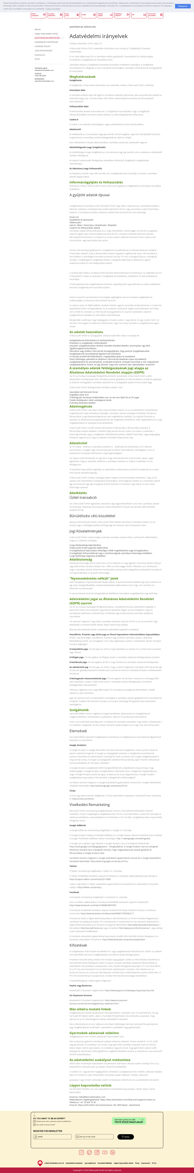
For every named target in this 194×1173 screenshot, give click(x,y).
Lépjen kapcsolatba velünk (123, 1163)
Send (126, 1137)
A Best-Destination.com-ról (54, 1163)
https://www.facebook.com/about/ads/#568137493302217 (107, 913)
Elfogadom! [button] (183, 6)
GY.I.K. (154, 1163)
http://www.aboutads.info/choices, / (144, 924)
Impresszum (145, 1163)
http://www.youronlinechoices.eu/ (134, 928)
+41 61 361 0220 (40, 76)
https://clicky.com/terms (83, 798)
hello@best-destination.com (44, 70)
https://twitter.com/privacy (89, 887)
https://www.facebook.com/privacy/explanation (123, 939)
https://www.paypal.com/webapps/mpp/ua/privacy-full (129, 990)
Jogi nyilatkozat (90, 1163)
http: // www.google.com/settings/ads (133, 838)
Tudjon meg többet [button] (52, 9)
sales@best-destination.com (44, 81)
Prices (137, 1163)
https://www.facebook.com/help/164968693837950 (92, 905)
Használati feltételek (104, 1163)
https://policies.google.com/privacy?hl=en (108, 785)
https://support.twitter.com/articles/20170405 (90, 879)
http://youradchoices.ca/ (92, 928)
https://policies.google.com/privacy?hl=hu (109, 861)
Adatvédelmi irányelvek (74, 1163)
